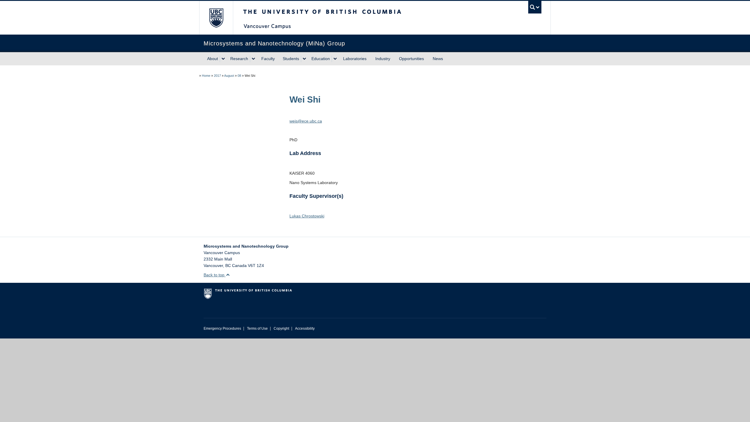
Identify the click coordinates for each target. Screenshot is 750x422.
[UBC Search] (534, 7)
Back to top (215, 275)
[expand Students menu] (304, 59)
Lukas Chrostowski (306, 216)
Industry (382, 58)
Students (291, 58)
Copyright (281, 328)
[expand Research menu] (253, 59)
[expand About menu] (223, 59)
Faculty (268, 58)
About (212, 58)
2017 (217, 75)
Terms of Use (257, 328)
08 (239, 75)
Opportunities (411, 58)
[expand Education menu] (335, 59)
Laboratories (355, 58)
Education (320, 58)
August (229, 75)
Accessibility (305, 328)
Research (239, 58)
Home (206, 75)
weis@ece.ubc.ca (305, 121)
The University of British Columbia (216, 18)
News (438, 58)
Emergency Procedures (222, 328)
